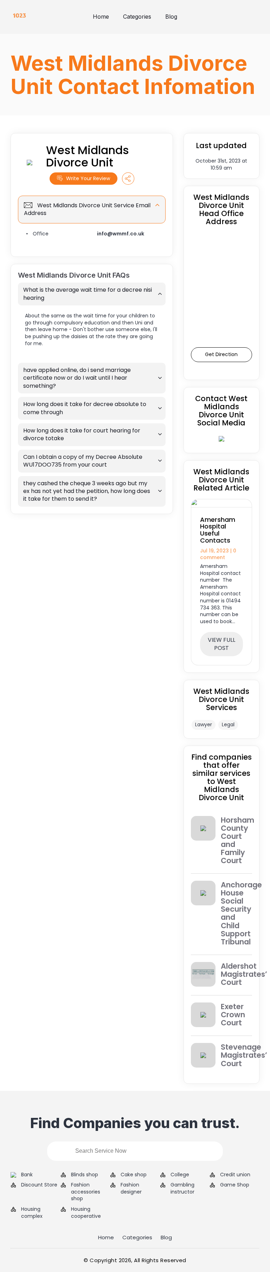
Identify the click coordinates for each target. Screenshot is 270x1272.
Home (101, 16)
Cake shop (134, 1174)
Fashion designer (131, 1188)
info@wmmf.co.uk (120, 233)
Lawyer (203, 724)
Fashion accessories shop (85, 1192)
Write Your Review (88, 178)
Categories (137, 16)
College (180, 1174)
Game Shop (234, 1185)
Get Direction (221, 354)
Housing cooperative (86, 1213)
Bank (27, 1174)
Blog (171, 16)
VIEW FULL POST (221, 644)
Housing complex (32, 1213)
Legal (228, 724)
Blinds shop (84, 1174)
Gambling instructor (182, 1188)
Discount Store (39, 1185)
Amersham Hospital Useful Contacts (217, 530)
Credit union (235, 1174)
